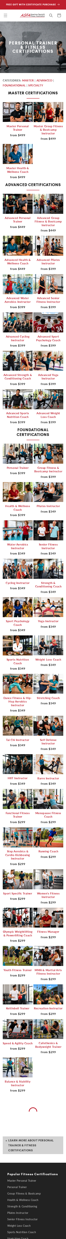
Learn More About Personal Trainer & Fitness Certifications (31, 1145)
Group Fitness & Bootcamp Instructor (48, 469)
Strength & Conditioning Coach (48, 584)
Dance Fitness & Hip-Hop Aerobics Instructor (17, 701)
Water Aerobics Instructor (17, 546)
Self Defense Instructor (48, 741)
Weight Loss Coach (48, 659)
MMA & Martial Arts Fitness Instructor (48, 971)
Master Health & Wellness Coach (17, 169)
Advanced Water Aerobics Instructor (18, 299)
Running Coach (48, 851)
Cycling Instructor (18, 582)
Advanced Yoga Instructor (48, 376)
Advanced (44, 80)
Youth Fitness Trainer (17, 970)
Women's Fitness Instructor (48, 895)
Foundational (14, 85)
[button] (5, 15)
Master (28, 80)
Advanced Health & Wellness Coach (18, 261)
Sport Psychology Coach (18, 622)
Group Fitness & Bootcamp (24, 1193)
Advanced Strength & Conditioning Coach (17, 376)
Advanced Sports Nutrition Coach (17, 414)
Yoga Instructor (48, 621)
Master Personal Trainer (18, 127)
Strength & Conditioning (22, 1206)
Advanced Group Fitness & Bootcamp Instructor (48, 221)
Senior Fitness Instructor (48, 546)
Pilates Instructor (48, 506)
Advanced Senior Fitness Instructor (48, 299)
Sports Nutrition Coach (18, 661)
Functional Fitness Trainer (18, 814)
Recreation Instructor (48, 1008)
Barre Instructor (48, 778)
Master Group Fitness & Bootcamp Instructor (48, 129)
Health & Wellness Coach (17, 507)
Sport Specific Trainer (17, 893)
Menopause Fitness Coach (48, 814)
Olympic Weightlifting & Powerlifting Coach (18, 933)
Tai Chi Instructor (17, 739)
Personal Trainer (18, 467)
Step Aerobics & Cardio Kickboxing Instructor (17, 855)
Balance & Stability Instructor (17, 1083)
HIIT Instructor (18, 778)
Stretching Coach (48, 698)
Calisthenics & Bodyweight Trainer (48, 1044)
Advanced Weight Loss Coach (48, 414)
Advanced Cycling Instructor (18, 338)
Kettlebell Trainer (18, 1008)
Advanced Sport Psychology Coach (48, 338)
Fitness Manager (48, 931)
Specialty (35, 85)
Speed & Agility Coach (18, 1043)
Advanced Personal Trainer (17, 219)
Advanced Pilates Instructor (48, 261)
